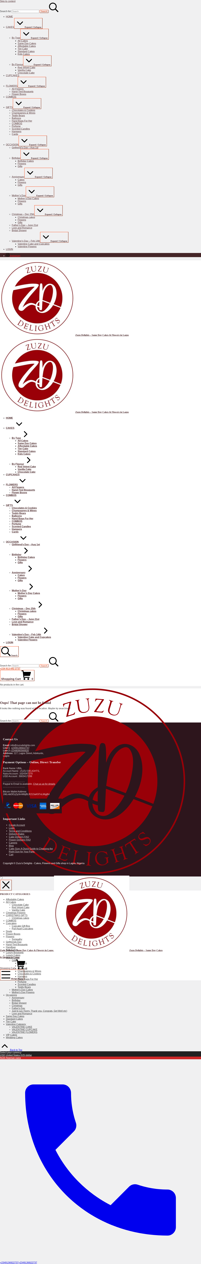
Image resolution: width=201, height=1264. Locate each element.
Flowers (10, 936)
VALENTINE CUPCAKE (24, 1029)
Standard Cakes (14, 1019)
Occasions (11, 995)
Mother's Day (13, 958)
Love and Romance (22, 1013)
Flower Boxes (13, 934)
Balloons (22, 963)
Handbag (11, 947)
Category (22, 968)
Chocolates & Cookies (29, 974)
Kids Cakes (12, 950)
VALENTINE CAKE (22, 1027)
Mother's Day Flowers (23, 992)
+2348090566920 (19, 750)
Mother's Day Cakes (22, 989)
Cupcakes (11, 923)
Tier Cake (11, 1021)
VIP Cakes (11, 1035)
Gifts (14, 960)
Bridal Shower (19, 1003)
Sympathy (17, 939)
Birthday (16, 1000)
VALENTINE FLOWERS (24, 1032)
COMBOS (11, 920)
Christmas (17, 1005)
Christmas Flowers (15, 912)
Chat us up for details (44, 784)
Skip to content (7, 1)
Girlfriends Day (13, 942)
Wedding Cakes (14, 1037)
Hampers (22, 976)
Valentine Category (16, 1024)
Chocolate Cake (20, 904)
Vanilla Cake (18, 910)
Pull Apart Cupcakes (22, 928)
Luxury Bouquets (15, 952)
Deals (9, 931)
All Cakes (11, 902)
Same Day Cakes (15, 1016)
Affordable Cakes (15, 899)
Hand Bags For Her (28, 979)
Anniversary (18, 997)
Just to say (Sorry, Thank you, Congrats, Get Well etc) (39, 1011)
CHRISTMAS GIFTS (17, 915)
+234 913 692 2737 (10, 668)
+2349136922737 (20, 748)
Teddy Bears (24, 987)
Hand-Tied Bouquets (17, 944)
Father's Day (18, 1008)
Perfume (22, 981)
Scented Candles (27, 984)
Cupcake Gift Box (21, 926)
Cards (21, 966)
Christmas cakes (20, 918)
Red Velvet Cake (20, 907)
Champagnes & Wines (29, 971)
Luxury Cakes (13, 955)
